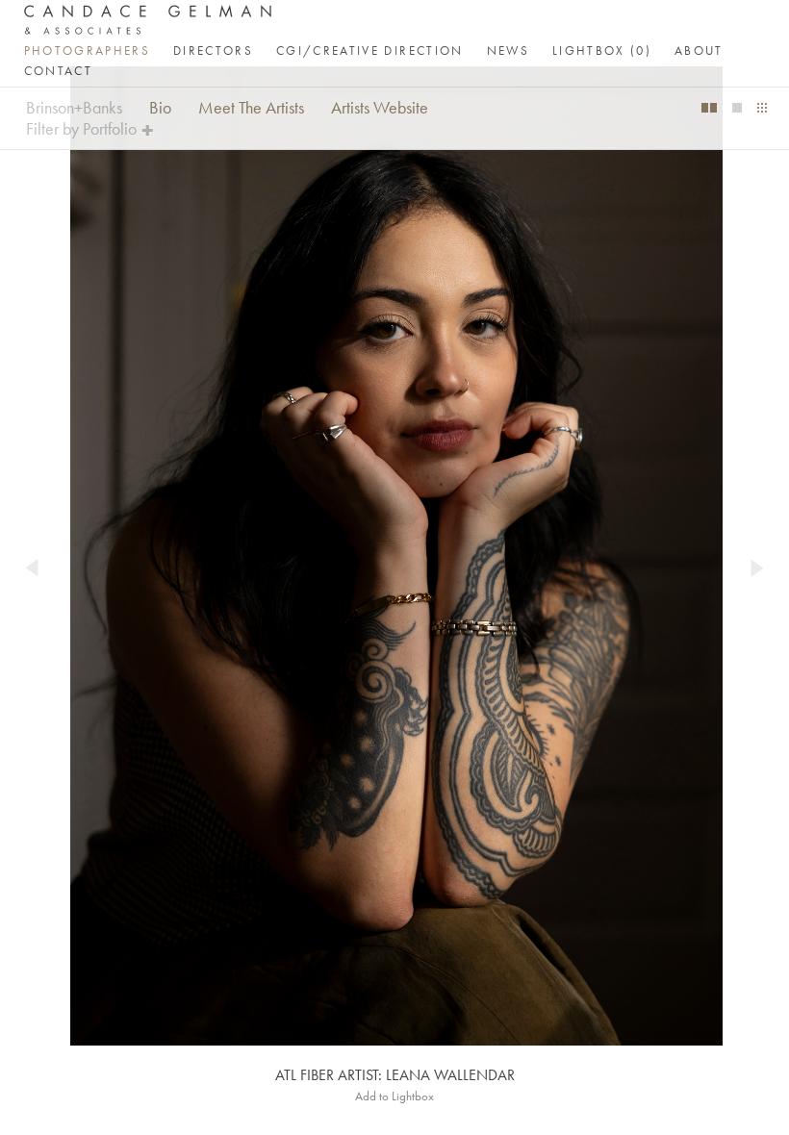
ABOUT (699, 50)
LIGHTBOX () (601, 50)
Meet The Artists (251, 107)
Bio (160, 107)
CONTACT (58, 71)
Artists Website (379, 107)
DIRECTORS (213, 50)
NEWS (508, 50)
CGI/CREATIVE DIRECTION (369, 50)
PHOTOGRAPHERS (87, 50)
